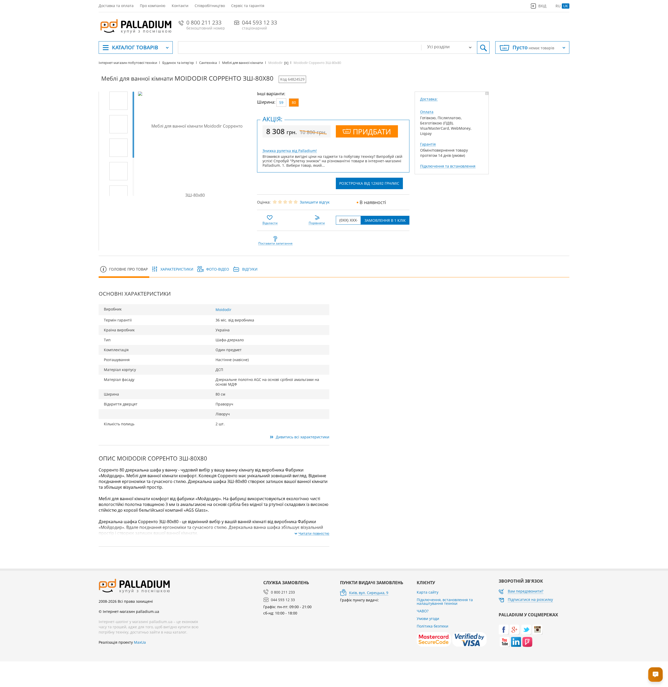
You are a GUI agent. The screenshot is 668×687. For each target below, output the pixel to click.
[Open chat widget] (655, 674)
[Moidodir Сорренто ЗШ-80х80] (118, 101)
